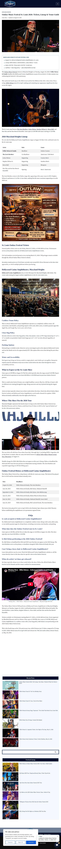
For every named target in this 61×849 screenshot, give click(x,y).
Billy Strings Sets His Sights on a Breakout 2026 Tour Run (32, 811)
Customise (10, 842)
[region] (20, 837)
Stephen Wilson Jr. (42, 129)
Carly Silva (4, 17)
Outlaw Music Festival (10, 72)
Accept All (31, 842)
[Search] (55, 752)
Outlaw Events (6, 12)
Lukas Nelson (32, 129)
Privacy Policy (47, 834)
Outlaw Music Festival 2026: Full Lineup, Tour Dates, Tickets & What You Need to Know (38, 682)
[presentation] (10, 685)
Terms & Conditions (38, 834)
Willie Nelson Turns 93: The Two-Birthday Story (30, 691)
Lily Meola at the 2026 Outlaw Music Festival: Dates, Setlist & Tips (34, 792)
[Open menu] (57, 3)
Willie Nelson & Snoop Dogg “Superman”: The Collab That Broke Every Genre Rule (38, 710)
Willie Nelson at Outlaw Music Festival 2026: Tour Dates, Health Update (35, 763)
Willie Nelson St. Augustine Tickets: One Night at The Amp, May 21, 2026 (36, 729)
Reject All (20, 842)
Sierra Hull (51, 129)
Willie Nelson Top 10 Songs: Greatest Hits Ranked (30, 720)
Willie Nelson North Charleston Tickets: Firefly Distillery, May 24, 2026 (35, 739)
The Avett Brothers (22, 129)
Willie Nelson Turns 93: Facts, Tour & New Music (30, 701)
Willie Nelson (10, 83)
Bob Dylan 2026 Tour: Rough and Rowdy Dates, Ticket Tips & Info (34, 773)
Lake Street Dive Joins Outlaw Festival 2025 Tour (30, 782)
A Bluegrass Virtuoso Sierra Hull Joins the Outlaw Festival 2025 (33, 801)
